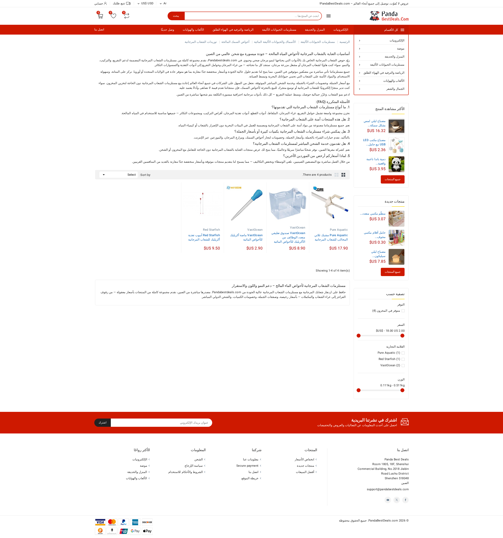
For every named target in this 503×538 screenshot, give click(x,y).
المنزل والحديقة (315, 30)
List (337, 175)
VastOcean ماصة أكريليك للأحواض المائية (246, 237)
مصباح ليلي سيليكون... (378, 254)
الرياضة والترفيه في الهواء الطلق (233, 30)
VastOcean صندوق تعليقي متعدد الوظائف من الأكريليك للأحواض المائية (288, 237)
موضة (381, 48)
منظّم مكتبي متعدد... (373, 213)
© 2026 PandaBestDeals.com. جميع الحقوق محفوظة (374, 520)
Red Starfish (389, 359)
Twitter (396, 500)
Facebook (405, 500)
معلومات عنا (250, 459)
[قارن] (126, 16)
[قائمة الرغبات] (113, 15)
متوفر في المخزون (386, 310)
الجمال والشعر (381, 89)
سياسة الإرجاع (194, 466)
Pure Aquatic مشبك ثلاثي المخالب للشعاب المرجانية (331, 237)
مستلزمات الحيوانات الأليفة (279, 30)
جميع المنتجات (393, 272)
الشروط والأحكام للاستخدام (185, 472)
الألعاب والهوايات (193, 30)
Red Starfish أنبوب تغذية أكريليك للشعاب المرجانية (204, 237)
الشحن (198, 459)
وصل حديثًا (167, 30)
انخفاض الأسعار (304, 459)
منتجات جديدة (305, 466)
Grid (343, 175)
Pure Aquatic (389, 353)
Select (118, 174)
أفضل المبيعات (305, 472)
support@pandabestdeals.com (388, 489)
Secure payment (247, 466)
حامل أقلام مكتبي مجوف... (375, 234)
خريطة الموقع (249, 478)
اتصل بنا (99, 29)
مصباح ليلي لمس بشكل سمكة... (375, 123)
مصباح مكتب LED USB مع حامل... (374, 142)
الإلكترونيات (340, 30)
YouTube (388, 500)
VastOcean (390, 365)
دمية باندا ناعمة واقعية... (376, 161)
